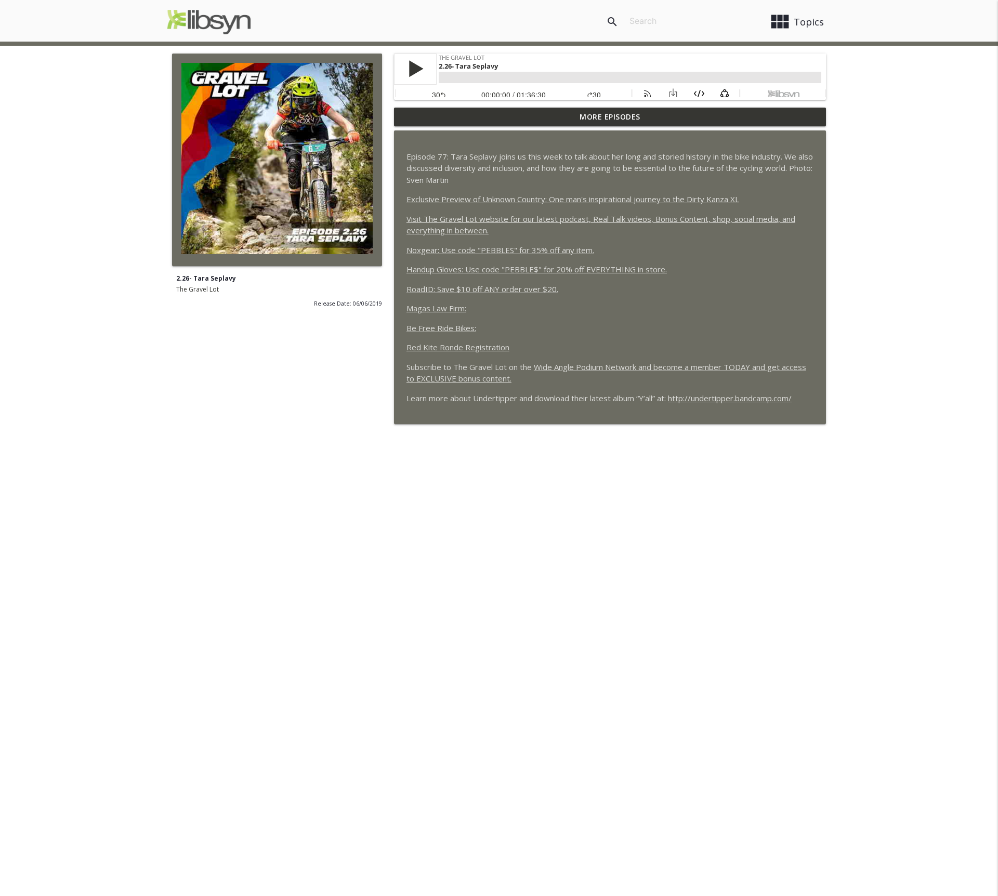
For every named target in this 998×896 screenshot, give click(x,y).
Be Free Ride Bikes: (441, 328)
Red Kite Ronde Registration (457, 347)
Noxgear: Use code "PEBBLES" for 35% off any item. (500, 250)
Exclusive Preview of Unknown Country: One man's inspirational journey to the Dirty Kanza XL (572, 199)
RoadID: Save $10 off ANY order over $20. (482, 289)
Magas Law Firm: (436, 308)
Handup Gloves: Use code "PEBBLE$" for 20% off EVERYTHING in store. (536, 269)
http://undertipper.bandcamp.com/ (730, 398)
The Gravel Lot (197, 289)
